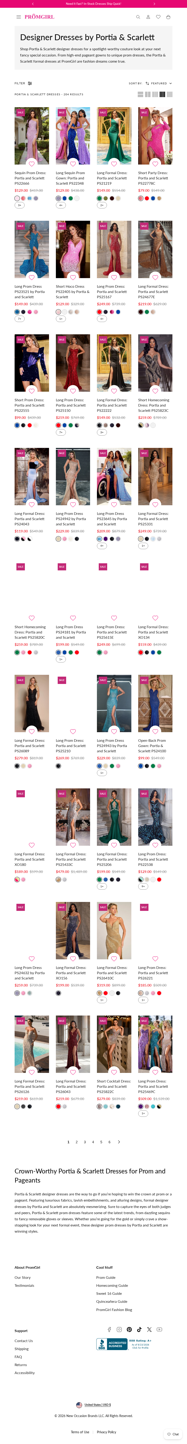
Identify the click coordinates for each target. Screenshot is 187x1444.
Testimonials (24, 1285)
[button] (19, 17)
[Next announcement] (154, 4)
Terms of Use (80, 1432)
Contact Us (24, 1340)
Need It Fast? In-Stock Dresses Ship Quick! (93, 3)
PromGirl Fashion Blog (114, 1309)
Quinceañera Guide (111, 1301)
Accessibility (25, 1372)
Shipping (22, 1348)
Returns (21, 1364)
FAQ (18, 1356)
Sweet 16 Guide (109, 1293)
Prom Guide (105, 1277)
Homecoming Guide (112, 1285)
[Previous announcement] (33, 4)
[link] (148, 17)
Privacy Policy (106, 1432)
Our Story (23, 1277)
